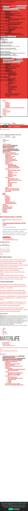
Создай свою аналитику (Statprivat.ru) (11, 161)
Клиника (4, 113)
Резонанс (4, 112)
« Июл (1, 254)
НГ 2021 (9, 92)
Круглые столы (9, 164)
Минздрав (7, 105)
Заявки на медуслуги (10, 159)
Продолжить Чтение (7, 237)
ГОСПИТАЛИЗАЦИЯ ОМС (5, 17)
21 (6, 250)
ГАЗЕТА (4, 126)
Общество (7, 103)
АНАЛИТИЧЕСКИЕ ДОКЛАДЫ (6, 42)
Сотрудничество (6, 140)
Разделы (4, 141)
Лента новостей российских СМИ (12, 93)
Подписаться (8, 135)
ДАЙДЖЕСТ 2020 (3, 38)
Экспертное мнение (7, 110)
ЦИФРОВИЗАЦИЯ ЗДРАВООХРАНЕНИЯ (13, 166)
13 (4, 249)
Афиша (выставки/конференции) (10, 157)
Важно (4, 220)
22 (7, 250)
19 (3, 250)
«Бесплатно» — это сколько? (12, 173)
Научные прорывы (6, 111)
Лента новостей (6, 343)
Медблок (7, 106)
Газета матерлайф (6, 342)
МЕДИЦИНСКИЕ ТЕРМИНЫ (6, 57)
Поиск (14, 137)
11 (2, 249)
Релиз (4, 101)
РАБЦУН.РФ (2, 26)
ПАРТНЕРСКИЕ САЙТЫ (5, 32)
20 (4, 250)
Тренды (4, 108)
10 (0, 249)
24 (0, 251)
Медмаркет (8, 155)
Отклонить (17, 509)
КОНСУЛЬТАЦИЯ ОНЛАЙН (5, 4)
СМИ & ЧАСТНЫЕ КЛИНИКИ (12, 175)
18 (2, 250)
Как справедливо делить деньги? (15, 372)
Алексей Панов (3, 284)
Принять (11, 509)
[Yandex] (0, 45)
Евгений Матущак (12, 227)
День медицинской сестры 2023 (12, 88)
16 (9, 249)
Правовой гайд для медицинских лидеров (14, 107)
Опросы (7, 169)
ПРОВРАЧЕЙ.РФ (3, 10)
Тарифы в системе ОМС (14, 167)
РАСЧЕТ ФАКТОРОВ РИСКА (6, 45)
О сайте (4, 139)
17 (0, 250)
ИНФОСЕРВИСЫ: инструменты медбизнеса (9, 152)
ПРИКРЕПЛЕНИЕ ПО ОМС (5, 13)
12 (3, 249)
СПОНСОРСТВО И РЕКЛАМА (6, 70)
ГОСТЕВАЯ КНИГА (4, 67)
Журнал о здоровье (6, 344)
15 (7, 249)
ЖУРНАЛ (10, 126)
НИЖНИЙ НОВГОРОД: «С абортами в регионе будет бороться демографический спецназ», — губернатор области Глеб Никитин (14, 298)
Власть (7, 102)
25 (2, 251)
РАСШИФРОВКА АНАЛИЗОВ (6, 7)
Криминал (5, 114)
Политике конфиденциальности (19, 504)
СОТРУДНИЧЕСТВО (4, 73)
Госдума (7, 104)
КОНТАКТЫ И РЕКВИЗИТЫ (6, 79)
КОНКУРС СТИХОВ (4, 35)
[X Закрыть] (11, 82)
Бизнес (4, 99)
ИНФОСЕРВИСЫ (16, 126)
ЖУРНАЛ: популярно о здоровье (11, 149)
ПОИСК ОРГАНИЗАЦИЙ (5, 20)
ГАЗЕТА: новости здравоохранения (10, 145)
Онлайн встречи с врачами (12, 154)
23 (9, 250)
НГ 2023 (9, 90)
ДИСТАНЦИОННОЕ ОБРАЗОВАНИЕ (7, 29)
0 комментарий (10, 238)
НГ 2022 (9, 91)
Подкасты (7, 162)
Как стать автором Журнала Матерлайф (14, 384)
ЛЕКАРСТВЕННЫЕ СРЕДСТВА (6, 60)
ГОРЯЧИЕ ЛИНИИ (4, 23)
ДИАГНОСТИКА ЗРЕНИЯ (5, 54)
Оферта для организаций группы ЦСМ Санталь (8, 350)
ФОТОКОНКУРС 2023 (12, 86)
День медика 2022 (12, 89)
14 (6, 249)
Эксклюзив (5, 109)
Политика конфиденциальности (9, 345)
